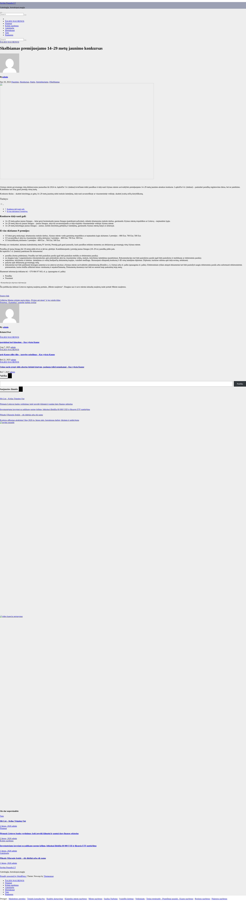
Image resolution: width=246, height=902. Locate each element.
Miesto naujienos (95, 899)
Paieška (240, 384)
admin (5, 77)
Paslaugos (9, 35)
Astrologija (9, 28)
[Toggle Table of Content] (2, 205)
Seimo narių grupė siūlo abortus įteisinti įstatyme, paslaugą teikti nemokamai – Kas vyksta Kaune (42, 367)
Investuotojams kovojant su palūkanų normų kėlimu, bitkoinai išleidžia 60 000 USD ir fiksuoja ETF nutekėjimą (45, 409)
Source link (4, 296)
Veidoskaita (140, 899)
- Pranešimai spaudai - (170, 899)
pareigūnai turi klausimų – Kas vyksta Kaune (19, 342)
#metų (32, 82)
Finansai (8, 23)
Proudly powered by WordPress (13, 876)
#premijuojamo (42, 82)
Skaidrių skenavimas (54, 899)
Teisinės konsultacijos (36, 899)
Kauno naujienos (186, 899)
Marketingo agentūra (17, 899)
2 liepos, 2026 (6, 826)
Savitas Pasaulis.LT (8, 3)
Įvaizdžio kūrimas (126, 899)
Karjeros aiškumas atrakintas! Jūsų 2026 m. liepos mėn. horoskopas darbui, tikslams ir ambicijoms (39, 420)
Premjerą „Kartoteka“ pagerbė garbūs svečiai (18, 302)
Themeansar (48, 876)
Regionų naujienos (202, 899)
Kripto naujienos (12, 26)
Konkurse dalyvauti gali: (16, 209)
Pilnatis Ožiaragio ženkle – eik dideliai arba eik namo (21, 415)
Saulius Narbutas (111, 899)
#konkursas (24, 82)
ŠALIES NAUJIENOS (14, 21)
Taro (7, 33)
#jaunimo (15, 82)
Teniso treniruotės (153, 899)
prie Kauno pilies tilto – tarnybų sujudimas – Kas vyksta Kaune (27, 354)
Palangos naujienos (219, 899)
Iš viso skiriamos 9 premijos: (17, 211)
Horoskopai (10, 30)
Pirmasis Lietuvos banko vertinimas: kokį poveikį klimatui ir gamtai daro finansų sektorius (36, 404)
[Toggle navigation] (1, 12)
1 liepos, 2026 (6, 851)
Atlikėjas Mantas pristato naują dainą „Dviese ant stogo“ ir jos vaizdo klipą (30, 300)
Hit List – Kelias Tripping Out (12, 399)
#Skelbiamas (54, 82)
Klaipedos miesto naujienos (76, 899)
